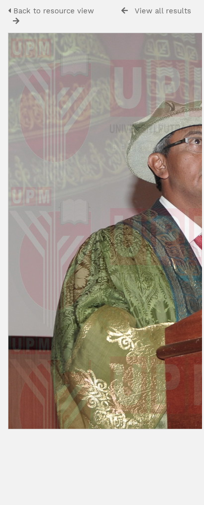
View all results (163, 10)
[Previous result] (124, 10)
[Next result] (16, 21)
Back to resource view (52, 10)
